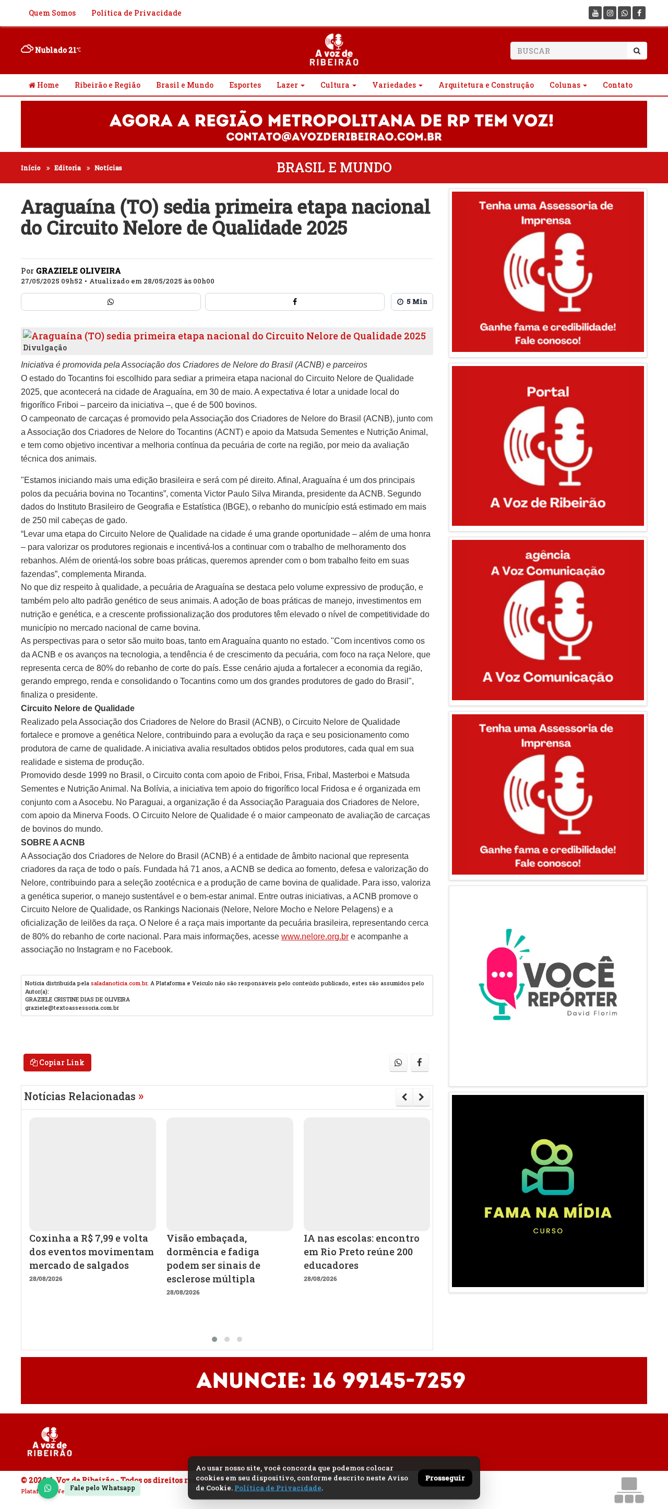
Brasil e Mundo (184, 85)
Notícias (108, 167)
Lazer (287, 85)
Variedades (394, 85)
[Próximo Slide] (421, 1097)
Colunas (565, 85)
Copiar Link (61, 1062)
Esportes (245, 85)
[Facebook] (639, 12)
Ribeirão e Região (107, 85)
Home (47, 85)
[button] (214, 1339)
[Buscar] (637, 51)
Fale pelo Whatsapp (102, 1487)
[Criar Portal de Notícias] (629, 1489)
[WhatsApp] (48, 1488)
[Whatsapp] (624, 12)
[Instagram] (609, 12)
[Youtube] (595, 12)
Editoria (67, 167)
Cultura (335, 85)
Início (31, 167)
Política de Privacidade (136, 13)
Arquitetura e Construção (486, 85)
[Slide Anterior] (404, 1097)
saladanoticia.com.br (119, 983)
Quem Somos (52, 13)
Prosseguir (445, 1477)
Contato (618, 85)
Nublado (55, 50)
